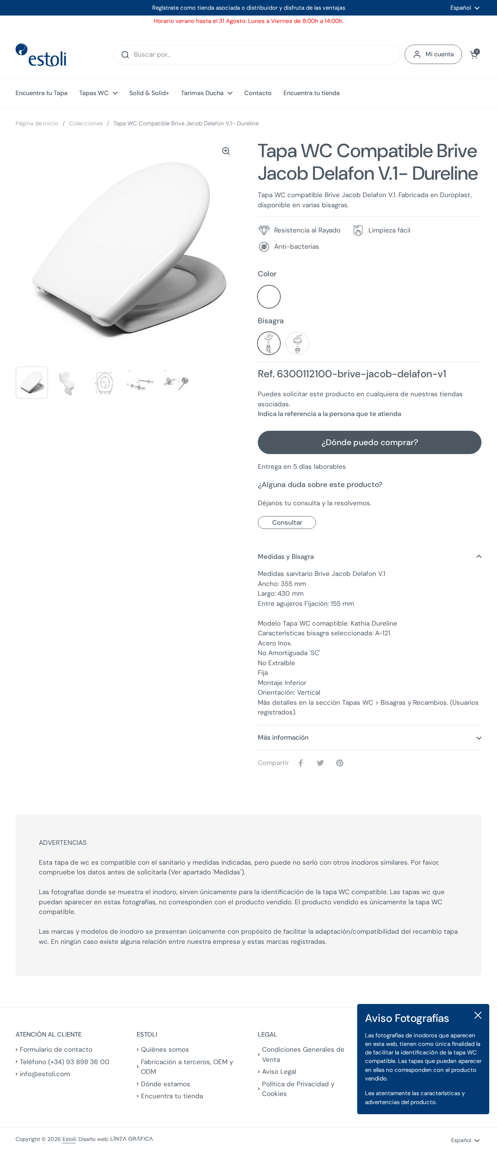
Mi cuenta (440, 54)
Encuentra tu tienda (172, 1096)
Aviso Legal (279, 1071)
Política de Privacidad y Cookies (298, 1089)
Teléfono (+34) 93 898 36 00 (64, 1062)
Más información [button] (283, 737)
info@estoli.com (45, 1074)
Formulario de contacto (56, 1049)
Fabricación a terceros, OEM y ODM (187, 1067)
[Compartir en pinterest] (341, 763)
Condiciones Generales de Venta (303, 1054)
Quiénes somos (165, 1049)
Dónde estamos (165, 1084)
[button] (473, 54)
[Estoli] (41, 54)
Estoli (69, 1139)
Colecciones (86, 123)
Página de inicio (37, 123)
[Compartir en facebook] (302, 763)
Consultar (287, 522)
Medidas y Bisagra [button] (286, 556)
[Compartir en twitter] (322, 763)
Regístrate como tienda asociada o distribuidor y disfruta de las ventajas (248, 8)
